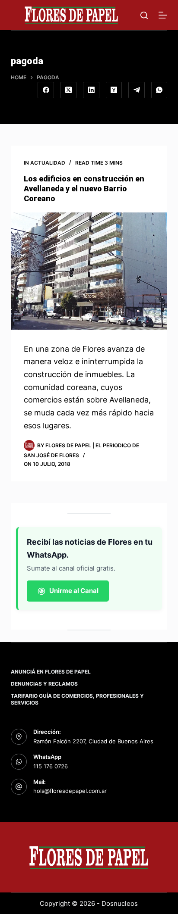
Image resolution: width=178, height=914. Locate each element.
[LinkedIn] (91, 90)
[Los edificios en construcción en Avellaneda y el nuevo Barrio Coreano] (89, 271)
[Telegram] (136, 90)
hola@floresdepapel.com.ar (70, 790)
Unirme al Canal (74, 590)
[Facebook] (46, 90)
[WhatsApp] (159, 90)
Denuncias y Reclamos (44, 683)
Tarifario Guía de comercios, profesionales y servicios (77, 699)
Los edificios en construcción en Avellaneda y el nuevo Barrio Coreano (84, 188)
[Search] (144, 15)
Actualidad (47, 162)
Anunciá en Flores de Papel (51, 671)
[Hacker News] (114, 90)
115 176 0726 (50, 766)
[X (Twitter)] (68, 90)
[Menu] (163, 15)
